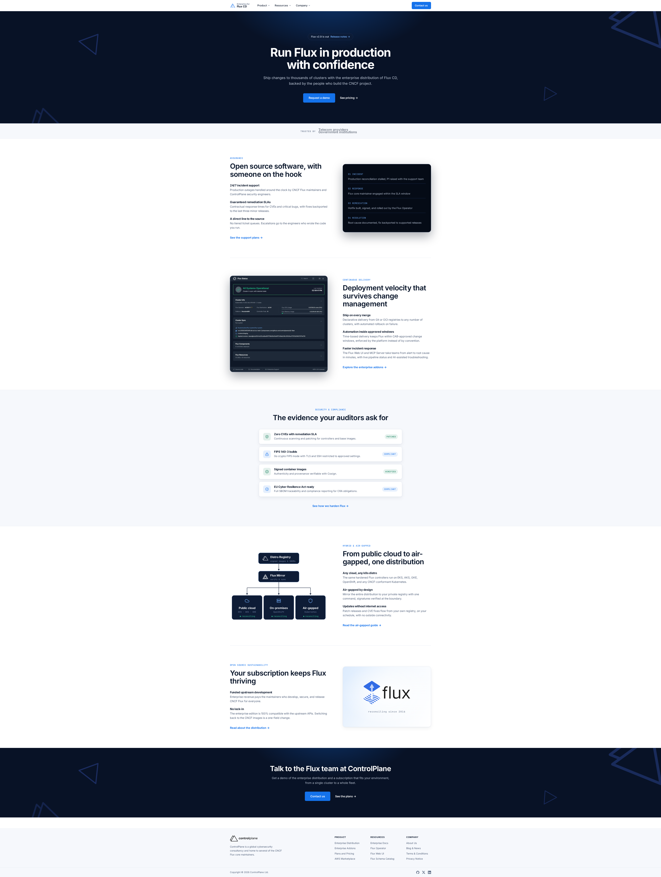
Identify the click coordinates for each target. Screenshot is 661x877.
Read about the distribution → (250, 727)
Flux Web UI (377, 853)
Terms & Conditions (417, 853)
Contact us (421, 5)
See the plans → (345, 796)
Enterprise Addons (345, 848)
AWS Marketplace (345, 858)
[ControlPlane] (244, 840)
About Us (411, 843)
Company (301, 5)
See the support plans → (246, 237)
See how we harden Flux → (330, 506)
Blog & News (413, 848)
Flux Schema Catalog (382, 858)
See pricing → (349, 97)
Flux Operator (378, 848)
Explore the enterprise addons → (365, 367)
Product (262, 5)
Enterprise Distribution (347, 843)
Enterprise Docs (379, 843)
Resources (281, 5)
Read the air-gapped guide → (362, 625)
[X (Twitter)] (423, 872)
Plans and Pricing (344, 853)
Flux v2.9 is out (330, 36)
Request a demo (319, 97)
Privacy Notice (414, 858)
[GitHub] (417, 872)
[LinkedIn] (429, 872)
